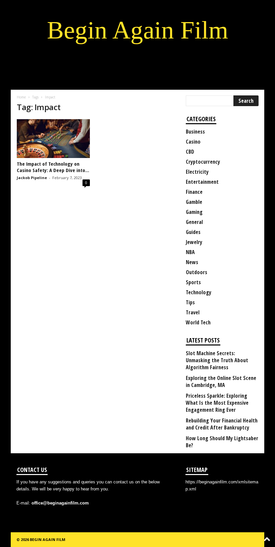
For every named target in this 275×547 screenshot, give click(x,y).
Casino (193, 141)
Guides (193, 232)
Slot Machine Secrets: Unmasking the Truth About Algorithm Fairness (217, 360)
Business (195, 131)
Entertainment (202, 181)
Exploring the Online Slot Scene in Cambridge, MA (221, 382)
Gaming (194, 212)
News (192, 262)
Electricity (197, 171)
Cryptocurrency (203, 161)
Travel (193, 312)
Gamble (194, 202)
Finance (194, 192)
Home (21, 97)
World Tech (198, 322)
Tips (190, 302)
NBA (190, 252)
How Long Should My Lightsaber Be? (222, 442)
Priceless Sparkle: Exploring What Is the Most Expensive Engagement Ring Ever (217, 402)
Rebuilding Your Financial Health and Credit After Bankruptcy (222, 424)
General (194, 222)
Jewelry (194, 242)
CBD (190, 151)
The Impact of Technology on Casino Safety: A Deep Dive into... (53, 166)
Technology (198, 292)
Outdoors (196, 272)
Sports (193, 282)
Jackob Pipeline (32, 177)
